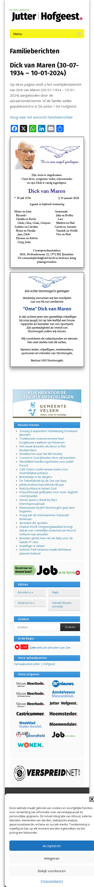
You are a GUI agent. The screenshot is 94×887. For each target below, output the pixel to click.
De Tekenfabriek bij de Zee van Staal (42, 481)
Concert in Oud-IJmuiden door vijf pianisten (47, 458)
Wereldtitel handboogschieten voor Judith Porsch (46, 463)
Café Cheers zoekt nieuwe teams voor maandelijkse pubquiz (43, 471)
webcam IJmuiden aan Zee (50, 648)
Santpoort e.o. (26, 602)
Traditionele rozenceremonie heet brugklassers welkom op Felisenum (42, 440)
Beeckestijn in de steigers (36, 477)
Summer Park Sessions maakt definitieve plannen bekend (45, 551)
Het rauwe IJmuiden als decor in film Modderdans (42, 448)
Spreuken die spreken (33, 523)
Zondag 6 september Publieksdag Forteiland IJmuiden (48, 433)
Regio (55, 592)
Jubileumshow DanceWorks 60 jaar (41, 485)
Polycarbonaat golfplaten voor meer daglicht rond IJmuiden (48, 494)
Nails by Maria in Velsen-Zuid (38, 488)
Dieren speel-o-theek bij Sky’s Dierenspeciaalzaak (38, 502)
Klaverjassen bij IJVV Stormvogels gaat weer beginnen (47, 509)
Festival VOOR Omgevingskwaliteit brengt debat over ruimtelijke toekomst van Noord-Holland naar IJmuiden (47, 530)
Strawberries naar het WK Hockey (40, 454)
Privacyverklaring (52, 881)
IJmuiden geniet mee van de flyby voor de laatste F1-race (46, 540)
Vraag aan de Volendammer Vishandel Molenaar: (44, 517)
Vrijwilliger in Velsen (32, 546)
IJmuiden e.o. (26, 592)
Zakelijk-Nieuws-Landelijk (62, 604)
